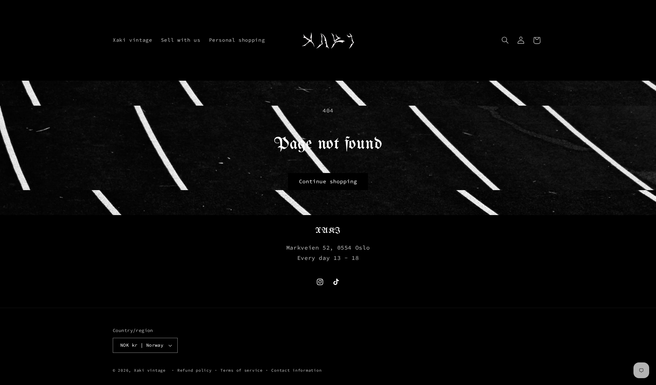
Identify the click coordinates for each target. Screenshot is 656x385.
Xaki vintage (150, 370)
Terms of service (241, 370)
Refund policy (194, 370)
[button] (505, 40)
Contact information (296, 370)
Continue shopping (328, 181)
